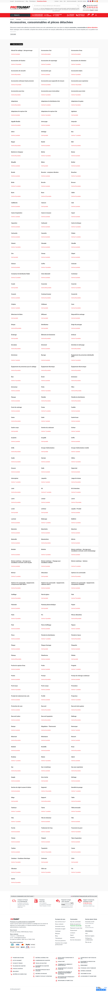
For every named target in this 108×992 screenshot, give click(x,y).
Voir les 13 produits (76, 64)
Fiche (42, 387)
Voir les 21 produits (16, 186)
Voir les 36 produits (76, 54)
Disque (13, 324)
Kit (42, 488)
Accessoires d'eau (76, 50)
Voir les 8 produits (15, 267)
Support (43, 797)
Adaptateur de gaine (77, 101)
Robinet (13, 747)
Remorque (74, 726)
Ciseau (43, 253)
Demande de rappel (60, 929)
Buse (42, 192)
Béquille (13, 162)
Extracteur (14, 387)
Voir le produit (74, 115)
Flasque (13, 397)
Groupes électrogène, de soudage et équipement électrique (65, 973)
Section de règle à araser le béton (21, 787)
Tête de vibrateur (46, 818)
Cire (12, 253)
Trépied (43, 838)
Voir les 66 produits (46, 338)
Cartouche (14, 233)
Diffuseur (44, 314)
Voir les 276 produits (16, 84)
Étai (12, 377)
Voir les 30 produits (76, 370)
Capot (73, 213)
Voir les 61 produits (46, 105)
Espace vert (61, 961)
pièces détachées (93, 27)
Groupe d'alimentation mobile (80, 448)
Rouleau (13, 757)
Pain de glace (45, 594)
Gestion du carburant (47, 427)
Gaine (13, 417)
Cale (72, 202)
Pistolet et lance (76, 635)
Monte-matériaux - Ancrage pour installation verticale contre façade (21, 561)
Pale (72, 594)
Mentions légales (89, 936)
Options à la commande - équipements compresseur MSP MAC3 (22, 583)
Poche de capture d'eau (18, 665)
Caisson (43, 202)
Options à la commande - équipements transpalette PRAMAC (82, 583)
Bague (13, 142)
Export (72, 935)
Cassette (44, 233)
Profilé (43, 696)
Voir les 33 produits (46, 710)
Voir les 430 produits (76, 618)
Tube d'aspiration (76, 838)
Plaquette (74, 645)
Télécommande (75, 807)
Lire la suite (13, 34)
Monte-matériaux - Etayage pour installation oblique (51, 561)
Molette (43, 549)
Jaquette (43, 478)
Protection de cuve (16, 706)
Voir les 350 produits (16, 659)
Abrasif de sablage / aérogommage (21, 50)
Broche (43, 182)
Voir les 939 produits (16, 328)
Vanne (73, 848)
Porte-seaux (45, 686)
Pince (12, 635)
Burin (12, 192)
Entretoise (14, 355)
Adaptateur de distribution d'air (50, 101)
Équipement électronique (78, 366)
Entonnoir (44, 345)
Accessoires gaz (46, 71)
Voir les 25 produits (76, 482)
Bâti (72, 142)
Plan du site (88, 942)
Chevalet (43, 243)
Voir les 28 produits (16, 145)
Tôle (72, 818)
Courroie (73, 284)
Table (72, 797)
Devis (61, 1)
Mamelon (14, 529)
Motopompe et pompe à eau (65, 980)
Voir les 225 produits (46, 196)
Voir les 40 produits (16, 348)
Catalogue (58, 931)
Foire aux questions (60, 940)
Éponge (43, 355)
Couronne (44, 284)
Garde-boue (74, 417)
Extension (74, 377)
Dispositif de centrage (77, 314)
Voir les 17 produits (46, 431)
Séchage (73, 777)
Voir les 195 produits (76, 502)
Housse (13, 468)
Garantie (72, 937)
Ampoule (74, 121)
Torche (13, 828)
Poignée (73, 665)
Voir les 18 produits (76, 105)
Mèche (73, 539)
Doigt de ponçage (76, 324)
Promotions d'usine (18, 957)
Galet (42, 417)
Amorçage (44, 121)
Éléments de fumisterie (48, 334)
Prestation (74, 686)
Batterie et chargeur (17, 152)
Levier (13, 509)
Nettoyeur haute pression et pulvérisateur (66, 977)
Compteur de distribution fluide (20, 274)
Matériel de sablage (41, 973)
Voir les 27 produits (46, 64)
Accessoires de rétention (78, 60)
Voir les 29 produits (16, 196)
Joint (12, 488)
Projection (74, 696)
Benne (73, 152)
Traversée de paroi (76, 828)
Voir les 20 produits (16, 370)
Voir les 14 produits (46, 115)
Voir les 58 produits (16, 74)
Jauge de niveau (76, 478)
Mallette (73, 519)
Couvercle (74, 294)
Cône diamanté (45, 274)
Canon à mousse (46, 213)
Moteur (13, 572)
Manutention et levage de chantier (65, 968)
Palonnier (14, 604)
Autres (13, 878)
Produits (16, 15)
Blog (27, 1)
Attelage (43, 131)
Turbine (13, 848)
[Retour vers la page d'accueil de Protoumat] (20, 8)
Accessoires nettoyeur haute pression (22, 81)
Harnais (43, 458)
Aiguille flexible (15, 121)
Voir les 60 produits (46, 720)
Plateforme (44, 655)
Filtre (72, 387)
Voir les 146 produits (76, 84)
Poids (43, 665)
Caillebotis (14, 202)
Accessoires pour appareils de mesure (52, 81)
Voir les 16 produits (76, 74)
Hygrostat (74, 468)
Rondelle (43, 747)
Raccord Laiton (15, 716)
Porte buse (14, 686)
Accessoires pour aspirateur (79, 81)
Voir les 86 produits (76, 348)
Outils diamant (17, 960)
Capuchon (14, 223)
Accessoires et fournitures (88, 976)
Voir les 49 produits (76, 297)
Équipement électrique (48, 366)
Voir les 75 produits (76, 598)
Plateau (13, 655)
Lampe (43, 498)
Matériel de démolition (41, 957)
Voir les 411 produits (46, 492)
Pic (42, 615)
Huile (42, 468)
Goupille (43, 437)
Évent (43, 377)
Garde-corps (15, 427)
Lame (12, 498)
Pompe (43, 675)
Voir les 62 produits (16, 502)
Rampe (13, 726)
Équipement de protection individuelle (88, 962)
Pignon (73, 625)
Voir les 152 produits (46, 852)
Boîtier (73, 162)
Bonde (13, 172)
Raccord (43, 706)
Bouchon (74, 172)
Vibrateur (14, 868)
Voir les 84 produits (46, 801)
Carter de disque (76, 223)
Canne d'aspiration (16, 213)
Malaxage (44, 519)
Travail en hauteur (41, 963)
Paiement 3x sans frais (76, 928)
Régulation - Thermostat (48, 726)
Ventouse (44, 858)
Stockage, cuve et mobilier (88, 968)
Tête (12, 818)
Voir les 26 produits (76, 145)
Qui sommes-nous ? (20, 1)
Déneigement (84, 965)
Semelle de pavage (76, 787)
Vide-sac (43, 868)
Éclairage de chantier (19, 966)
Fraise (43, 407)
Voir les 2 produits (45, 125)
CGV (86, 933)
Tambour (14, 807)
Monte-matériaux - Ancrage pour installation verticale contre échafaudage (83, 550)
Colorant (73, 263)
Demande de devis (60, 926)
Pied (12, 625)
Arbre (12, 131)
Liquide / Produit (76, 509)
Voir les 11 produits (76, 135)
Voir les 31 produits (46, 411)
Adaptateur (14, 101)
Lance (73, 498)
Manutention (45, 539)
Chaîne (73, 233)
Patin (12, 615)
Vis (72, 868)
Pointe (13, 675)
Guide (13, 458)
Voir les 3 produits (45, 74)
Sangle (13, 777)
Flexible (43, 397)
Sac (12, 767)
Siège (12, 797)
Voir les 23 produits (76, 196)
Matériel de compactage (20, 974)
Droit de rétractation (75, 940)
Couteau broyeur (46, 294)
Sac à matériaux (46, 767)
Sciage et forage (17, 963)
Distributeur (44, 324)
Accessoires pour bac (17, 91)
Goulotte (13, 437)
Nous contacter (59, 924)
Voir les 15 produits (76, 811)
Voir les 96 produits (16, 155)
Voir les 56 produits (76, 750)
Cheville (73, 243)
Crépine (13, 304)
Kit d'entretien (75, 488)
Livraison (72, 933)
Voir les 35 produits (76, 186)
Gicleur (73, 427)
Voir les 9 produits (75, 166)
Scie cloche (44, 777)
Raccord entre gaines (77, 706)
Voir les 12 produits (46, 94)
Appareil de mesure (86, 970)
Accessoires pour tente (78, 91)
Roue (72, 747)
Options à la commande (78, 572)
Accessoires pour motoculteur (50, 91)
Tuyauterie (44, 848)
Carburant (44, 223)
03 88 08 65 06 (92, 7)
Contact (57, 1)
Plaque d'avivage (46, 645)
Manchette (44, 529)
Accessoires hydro (76, 71)
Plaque (13, 645)
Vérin (72, 858)
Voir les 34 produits (46, 679)
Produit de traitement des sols (20, 696)
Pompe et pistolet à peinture (43, 976)
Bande (43, 142)
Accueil (12, 1)
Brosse (73, 182)
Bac (72, 131)
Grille (12, 448)
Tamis (43, 807)
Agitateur (74, 111)
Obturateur (44, 572)
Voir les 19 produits (76, 94)
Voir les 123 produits (16, 64)
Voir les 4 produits (45, 145)
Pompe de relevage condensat (80, 675)
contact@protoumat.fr (20, 937)
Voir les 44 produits (16, 94)
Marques (57, 933)
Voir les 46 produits (16, 492)
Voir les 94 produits (16, 421)
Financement (73, 930)
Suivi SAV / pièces (82, 1)
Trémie (13, 838)
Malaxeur (16, 971)
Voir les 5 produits (15, 54)
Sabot (73, 757)
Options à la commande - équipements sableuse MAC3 (52, 583)
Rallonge (73, 716)
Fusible (73, 407)
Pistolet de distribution (48, 635)
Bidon (43, 162)
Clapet (73, 253)
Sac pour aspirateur (77, 767)
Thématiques (32, 1)
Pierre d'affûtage (46, 625)
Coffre (43, 263)
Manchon (74, 529)
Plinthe (73, 655)
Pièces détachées (76, 615)
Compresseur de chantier (42, 960)
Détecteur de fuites (17, 314)
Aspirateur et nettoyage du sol (88, 958)
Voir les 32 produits (16, 125)
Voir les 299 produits (76, 390)
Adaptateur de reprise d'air (19, 111)
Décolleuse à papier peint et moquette (66, 958)
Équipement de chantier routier (42, 966)
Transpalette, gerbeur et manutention (65, 965)
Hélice (73, 458)
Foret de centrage (16, 407)
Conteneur (74, 274)
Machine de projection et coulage (42, 970)
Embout (73, 334)
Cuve (72, 304)
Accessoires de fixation (18, 60)
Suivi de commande (71, 1)
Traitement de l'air (86, 973)
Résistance (44, 736)
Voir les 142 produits (46, 791)
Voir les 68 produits (46, 54)
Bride (12, 182)
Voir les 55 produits (76, 400)
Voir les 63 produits (46, 730)
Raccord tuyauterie (46, 716)
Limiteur (43, 509)
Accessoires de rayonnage (49, 60)
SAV (65, 1)
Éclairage (14, 334)
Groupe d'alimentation (47, 448)
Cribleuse (44, 304)
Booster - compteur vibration (50, 172)
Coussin (13, 294)
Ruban (43, 757)
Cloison (13, 263)
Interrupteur (14, 478)
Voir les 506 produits (46, 287)
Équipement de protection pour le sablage (23, 366)
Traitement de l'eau (46, 828)
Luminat (13, 519)
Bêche (43, 152)
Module (13, 549)
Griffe (73, 437)
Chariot (13, 243)
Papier (73, 604)
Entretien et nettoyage (77, 345)
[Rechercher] (78, 5)
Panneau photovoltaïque (48, 604)
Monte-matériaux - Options (79, 561)
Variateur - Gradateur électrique (20, 858)
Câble (73, 192)
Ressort (73, 736)
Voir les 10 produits (76, 338)
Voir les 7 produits (15, 216)
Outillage (13, 594)
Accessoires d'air (46, 50)
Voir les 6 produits (75, 206)
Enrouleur (14, 345)
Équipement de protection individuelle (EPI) (82, 355)
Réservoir (14, 736)
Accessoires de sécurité (18, 71)
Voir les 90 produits (16, 105)
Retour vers (18, 44)
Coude (13, 284)
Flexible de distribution (78, 397)
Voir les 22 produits (46, 84)
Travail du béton (18, 968)
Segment (44, 787)
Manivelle (14, 539)
